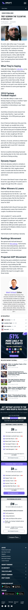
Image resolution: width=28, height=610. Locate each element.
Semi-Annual (14, 418)
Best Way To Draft (6, 552)
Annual (22, 418)
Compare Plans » (14, 537)
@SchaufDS (13, 21)
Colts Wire (20, 69)
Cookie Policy (22, 602)
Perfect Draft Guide (6, 549)
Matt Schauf (5, 21)
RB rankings (14, 243)
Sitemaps (11, 602)
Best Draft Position (6, 558)
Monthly (6, 418)
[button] (21, 436)
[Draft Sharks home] (7, 3)
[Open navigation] (25, 3)
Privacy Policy (3, 602)
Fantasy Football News (7, 13)
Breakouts (4, 556)
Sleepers (4, 554)
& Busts (8, 556)
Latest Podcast (5, 560)
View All (25, 360)
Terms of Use (16, 602)
